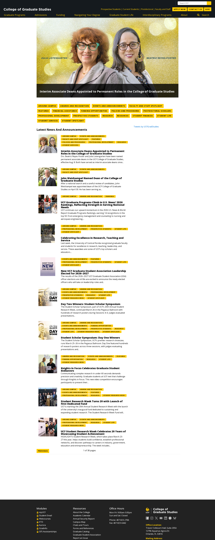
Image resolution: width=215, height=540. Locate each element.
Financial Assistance (65, 111)
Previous (43, 451)
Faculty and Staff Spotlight (146, 106)
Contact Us (195, 9)
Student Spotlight (73, 120)
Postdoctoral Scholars (158, 111)
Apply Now (180, 9)
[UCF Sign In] (166, 3)
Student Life (165, 115)
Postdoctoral (147, 9)
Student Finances (143, 115)
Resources (123, 115)
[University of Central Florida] (24, 3)
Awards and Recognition (75, 106)
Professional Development (54, 115)
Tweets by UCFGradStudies (146, 126)
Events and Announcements (110, 106)
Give (207, 9)
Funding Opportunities (95, 111)
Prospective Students (111, 9)
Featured (44, 111)
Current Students (131, 9)
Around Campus (47, 106)
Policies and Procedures (126, 111)
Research (108, 115)
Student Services (48, 120)
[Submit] (209, 3)
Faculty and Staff (162, 9)
